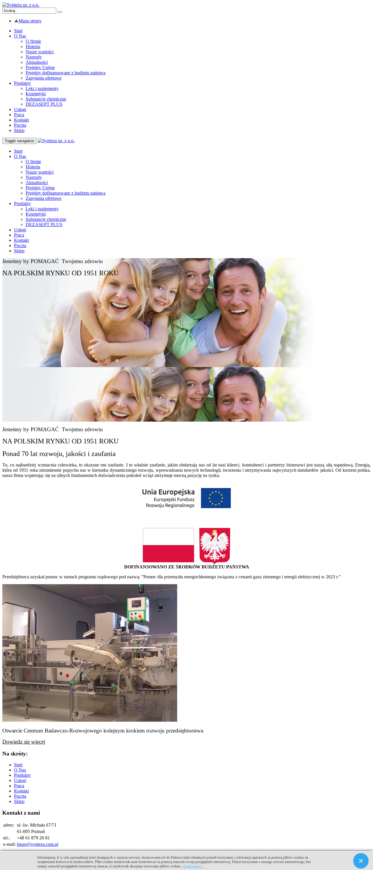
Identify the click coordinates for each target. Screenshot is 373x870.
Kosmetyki (36, 93)
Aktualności (37, 62)
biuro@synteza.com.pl (37, 844)
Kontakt (21, 119)
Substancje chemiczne (46, 98)
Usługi (20, 109)
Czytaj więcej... (192, 866)
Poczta (20, 125)
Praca (19, 114)
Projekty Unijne (40, 67)
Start (18, 30)
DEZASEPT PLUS (44, 104)
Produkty (22, 83)
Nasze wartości (40, 51)
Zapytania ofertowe (43, 77)
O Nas (20, 36)
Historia (33, 46)
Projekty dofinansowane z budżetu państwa (65, 72)
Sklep (19, 130)
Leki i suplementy (42, 88)
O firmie (33, 41)
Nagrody (34, 56)
